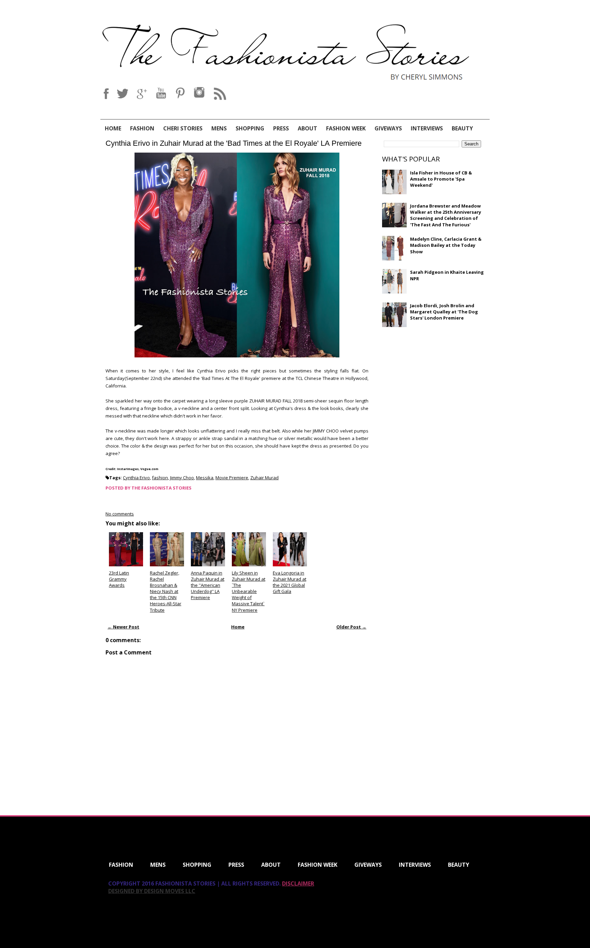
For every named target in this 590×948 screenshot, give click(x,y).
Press (281, 128)
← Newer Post (123, 627)
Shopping (250, 128)
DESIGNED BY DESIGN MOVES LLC (151, 891)
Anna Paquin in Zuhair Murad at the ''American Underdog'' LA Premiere (207, 585)
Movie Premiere (231, 478)
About (307, 128)
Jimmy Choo (182, 478)
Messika (204, 478)
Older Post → (351, 627)
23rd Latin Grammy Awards (119, 579)
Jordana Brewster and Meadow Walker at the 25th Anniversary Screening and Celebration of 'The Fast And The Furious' (445, 215)
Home (113, 128)
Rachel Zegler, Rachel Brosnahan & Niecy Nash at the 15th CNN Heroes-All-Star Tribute (165, 591)
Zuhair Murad (264, 478)
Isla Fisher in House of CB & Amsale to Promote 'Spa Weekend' (441, 179)
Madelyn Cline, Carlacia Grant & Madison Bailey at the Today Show (445, 245)
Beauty (462, 128)
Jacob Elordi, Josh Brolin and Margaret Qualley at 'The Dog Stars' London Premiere (444, 311)
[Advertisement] (433, 381)
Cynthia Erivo (136, 478)
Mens (219, 128)
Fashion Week (346, 128)
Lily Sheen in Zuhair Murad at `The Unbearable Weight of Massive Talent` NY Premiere (248, 591)
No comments (120, 514)
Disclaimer (298, 883)
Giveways (388, 128)
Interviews (427, 128)
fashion (160, 478)
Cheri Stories (182, 128)
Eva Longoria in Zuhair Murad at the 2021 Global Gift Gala (289, 582)
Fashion (142, 128)
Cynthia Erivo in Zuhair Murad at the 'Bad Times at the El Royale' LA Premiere (234, 143)
